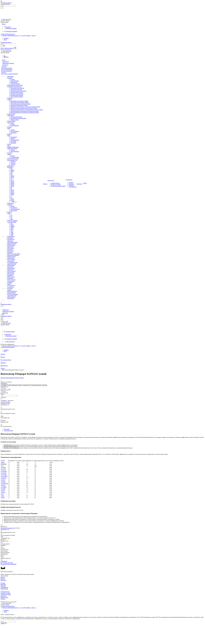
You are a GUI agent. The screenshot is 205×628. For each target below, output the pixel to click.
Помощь (3, 598)
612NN (3, 490)
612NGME (4, 471)
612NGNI (3, 478)
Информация (4, 588)
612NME (3, 481)
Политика (3, 596)
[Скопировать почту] (15, 48)
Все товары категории (7, 562)
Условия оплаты (5, 591)
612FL (2, 496)
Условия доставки (5, 402)
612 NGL (3, 469)
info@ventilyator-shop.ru (8, 34)
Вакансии (3, 584)
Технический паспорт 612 (8, 528)
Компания (3, 580)
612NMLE (3, 487)
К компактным (26, 385)
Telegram (6, 38)
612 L (2, 466)
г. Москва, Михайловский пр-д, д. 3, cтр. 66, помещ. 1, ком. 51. (19, 35)
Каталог (3, 577)
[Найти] (2, 8)
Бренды (3, 578)
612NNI (3, 492)
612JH (2, 462)
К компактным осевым (36, 385)
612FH (2, 497)
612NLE (3, 485)
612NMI (3, 488)
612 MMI (3, 467)
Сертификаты (4, 587)
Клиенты (3, 586)
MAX (5, 39)
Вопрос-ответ (4, 597)
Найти (2, 623)
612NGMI (3, 473)
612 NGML (4, 474)
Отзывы (3, 583)
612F (2, 494)
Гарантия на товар (6, 594)
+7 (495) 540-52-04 (6, 19)
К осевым (3, 385)
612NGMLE (4, 476)
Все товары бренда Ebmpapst (8, 564)
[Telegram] (4, 55)
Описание (6, 429)
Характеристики (8, 430)
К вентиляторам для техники (14, 385)
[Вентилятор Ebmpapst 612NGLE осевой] (12, 377)
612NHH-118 (4, 483)
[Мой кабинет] (1, 308)
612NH (3, 480)
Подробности (4, 392)
